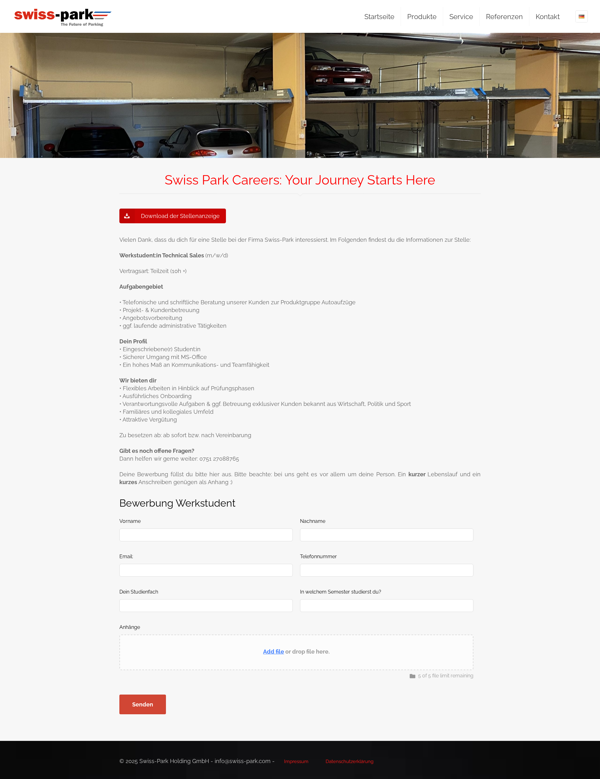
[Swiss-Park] (62, 16)
